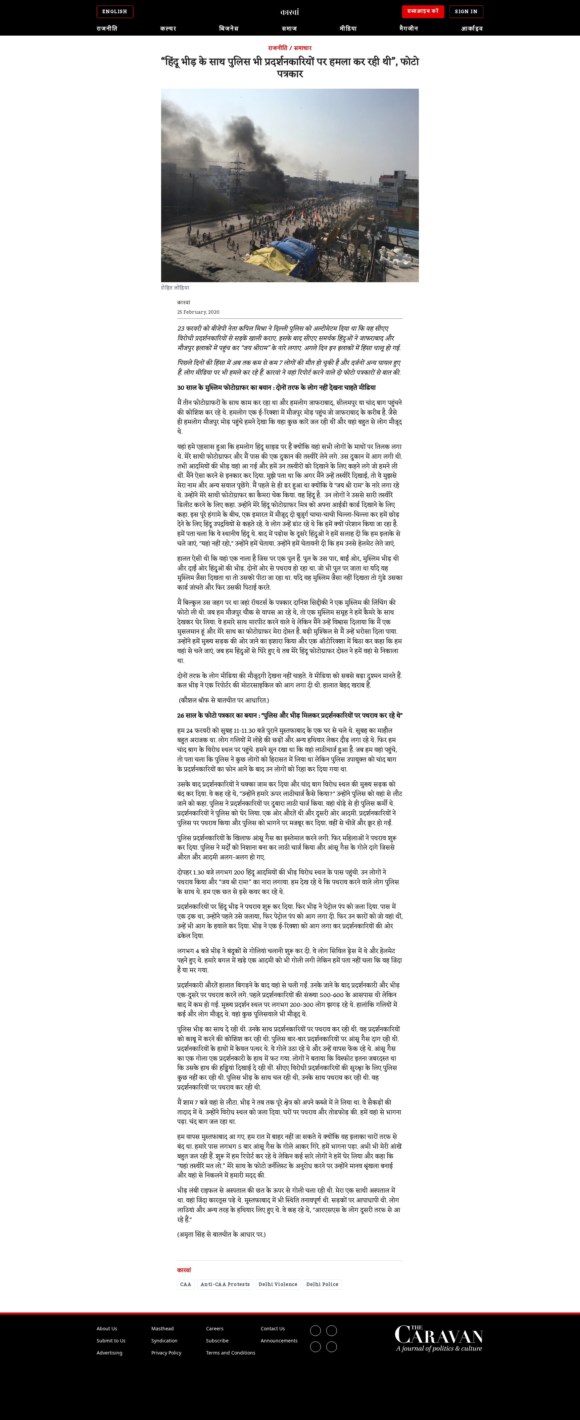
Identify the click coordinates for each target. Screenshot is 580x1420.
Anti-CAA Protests (225, 1284)
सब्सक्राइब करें (423, 11)
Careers (215, 1328)
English (115, 11)
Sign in (466, 11)
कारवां (184, 1270)
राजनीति (107, 29)
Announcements (279, 1340)
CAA (186, 1284)
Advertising (110, 1352)
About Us (107, 1328)
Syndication (164, 1340)
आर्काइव (472, 29)
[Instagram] (315, 1346)
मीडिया (348, 29)
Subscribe (217, 1340)
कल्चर (168, 29)
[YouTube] (331, 1346)
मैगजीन (409, 29)
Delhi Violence (278, 1284)
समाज (289, 29)
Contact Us (273, 1328)
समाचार (303, 48)
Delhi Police (322, 1284)
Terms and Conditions (230, 1352)
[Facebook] (315, 1330)
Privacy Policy (166, 1352)
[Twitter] (331, 1330)
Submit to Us (111, 1340)
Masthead (162, 1328)
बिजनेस (229, 29)
